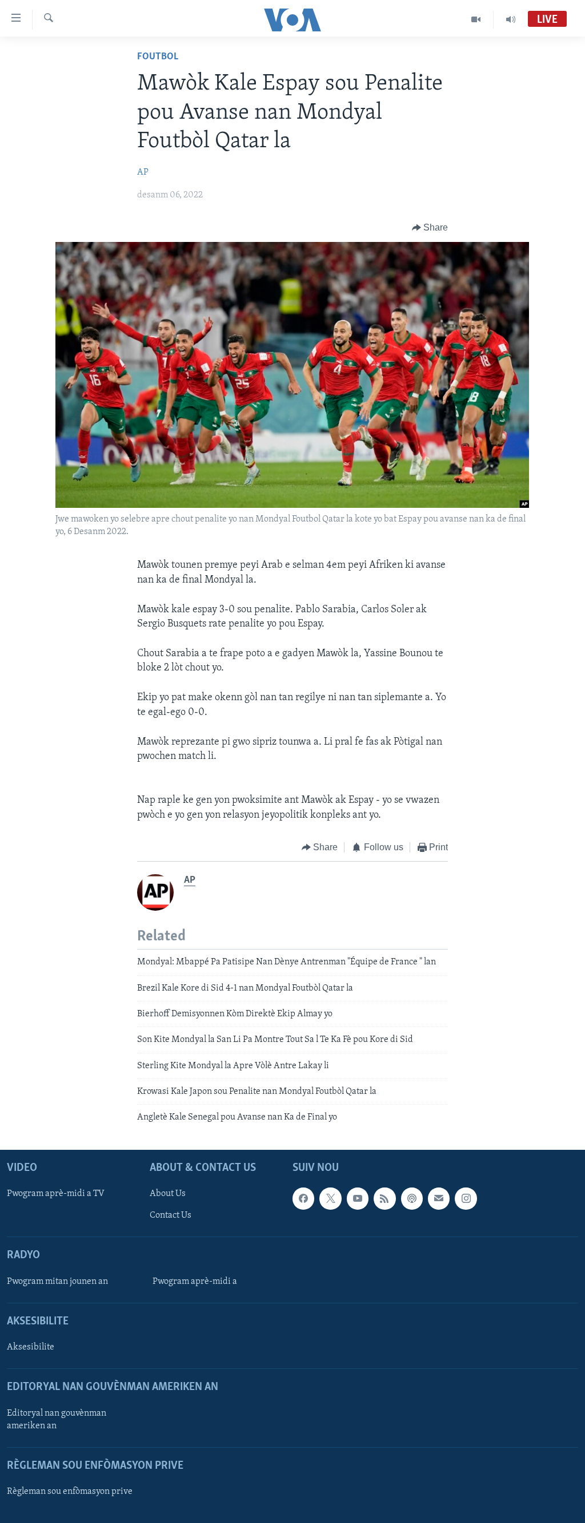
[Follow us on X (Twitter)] (330, 1198)
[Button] (430, 227)
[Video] (476, 19)
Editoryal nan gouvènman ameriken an (56, 1419)
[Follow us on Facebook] (303, 1198)
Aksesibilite (30, 1347)
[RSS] (384, 1198)
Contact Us (170, 1215)
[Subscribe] (439, 1198)
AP (143, 172)
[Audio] (511, 19)
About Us (168, 1193)
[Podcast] (412, 1198)
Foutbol (157, 57)
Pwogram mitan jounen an (57, 1281)
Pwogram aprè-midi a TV (56, 1193)
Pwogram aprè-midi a (195, 1281)
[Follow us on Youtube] (357, 1198)
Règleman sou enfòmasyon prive (70, 1491)
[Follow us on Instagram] (465, 1198)
